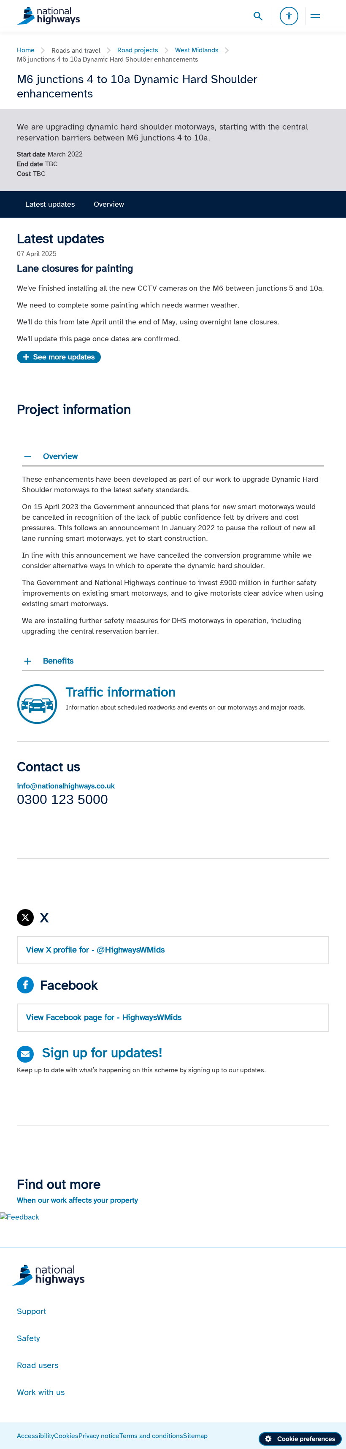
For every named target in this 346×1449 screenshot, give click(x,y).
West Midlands (197, 50)
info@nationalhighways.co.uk (66, 786)
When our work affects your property (77, 1200)
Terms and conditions (151, 1435)
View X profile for (95, 949)
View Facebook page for (103, 1017)
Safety (28, 1338)
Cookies (66, 1435)
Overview (109, 204)
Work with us (41, 1392)
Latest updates (50, 204)
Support (31, 1311)
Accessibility (35, 1435)
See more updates (64, 357)
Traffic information (121, 691)
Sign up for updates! (102, 1052)
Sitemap (195, 1435)
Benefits (58, 660)
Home (26, 50)
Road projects (137, 50)
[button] (19, 1216)
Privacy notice (98, 1435)
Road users (37, 1365)
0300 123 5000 (62, 799)
